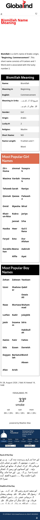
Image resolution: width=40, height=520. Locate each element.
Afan (5, 369)
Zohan (6, 279)
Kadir (15, 314)
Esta (14, 238)
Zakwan (16, 279)
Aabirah (25, 248)
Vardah (16, 178)
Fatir (14, 339)
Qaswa (15, 196)
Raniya (25, 188)
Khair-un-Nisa (7, 215)
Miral (24, 206)
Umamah (25, 180)
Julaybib (25, 314)
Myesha (16, 206)
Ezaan (15, 347)
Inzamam (16, 323)
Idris (23, 322)
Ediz (5, 347)
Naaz (5, 304)
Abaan (24, 362)
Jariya (24, 213)
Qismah (7, 196)
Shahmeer (16, 288)
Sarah (15, 188)
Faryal (6, 238)
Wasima (7, 178)
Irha (23, 221)
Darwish (25, 347)
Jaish (5, 322)
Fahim (24, 339)
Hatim (6, 339)
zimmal (16, 168)
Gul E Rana (24, 230)
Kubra (15, 213)
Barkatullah (16, 356)
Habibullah (25, 331)
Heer (14, 228)
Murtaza (16, 304)
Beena (15, 248)
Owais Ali (24, 296)
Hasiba (6, 228)
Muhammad (25, 306)
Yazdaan (25, 279)
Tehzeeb (7, 188)
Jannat (15, 221)
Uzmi (5, 287)
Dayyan (7, 354)
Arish (15, 369)
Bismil (24, 354)
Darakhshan (7, 250)
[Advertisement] (20, 37)
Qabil (24, 287)
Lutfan (6, 314)
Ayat (23, 256)
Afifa (14, 256)
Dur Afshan (25, 240)
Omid (6, 206)
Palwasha (25, 197)
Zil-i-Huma (6, 169)
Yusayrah (25, 169)
